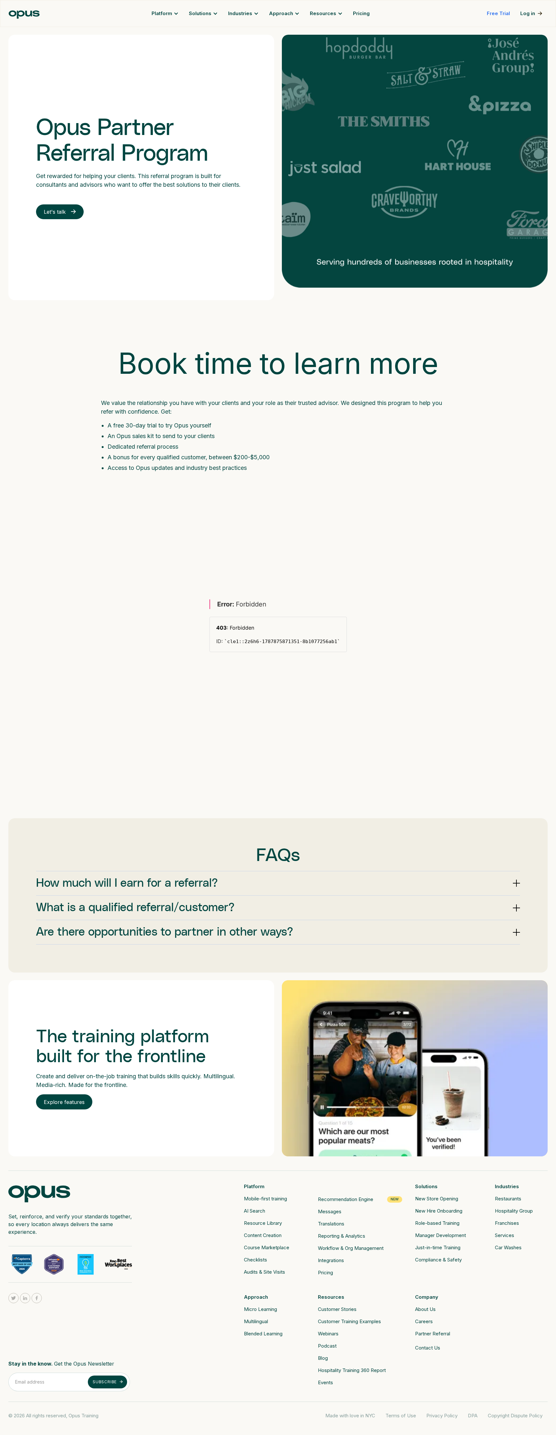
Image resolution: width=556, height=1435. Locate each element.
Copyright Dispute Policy (515, 1416)
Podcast (327, 1346)
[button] (165, 13)
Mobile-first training (265, 1199)
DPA (472, 1416)
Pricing (361, 13)
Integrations (331, 1260)
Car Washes (508, 1247)
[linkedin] (25, 1298)
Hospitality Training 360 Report (352, 1370)
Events (325, 1382)
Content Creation (263, 1235)
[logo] (39, 1191)
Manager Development (440, 1235)
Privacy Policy (442, 1416)
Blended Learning (263, 1334)
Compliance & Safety (438, 1260)
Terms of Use (400, 1416)
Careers (424, 1321)
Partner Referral (432, 1334)
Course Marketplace (266, 1247)
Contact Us (427, 1348)
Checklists (255, 1260)
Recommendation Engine (345, 1199)
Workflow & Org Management (351, 1248)
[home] (24, 13)
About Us (425, 1309)
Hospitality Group (514, 1211)
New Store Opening (436, 1199)
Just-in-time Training (437, 1247)
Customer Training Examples (349, 1321)
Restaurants (508, 1199)
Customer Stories (337, 1309)
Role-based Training (437, 1223)
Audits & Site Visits (264, 1272)
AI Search (254, 1211)
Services (504, 1235)
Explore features (64, 1102)
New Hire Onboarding (438, 1211)
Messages (329, 1211)
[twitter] (13, 1298)
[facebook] (37, 1298)
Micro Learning (260, 1309)
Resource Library (263, 1223)
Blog (323, 1358)
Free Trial (498, 13)
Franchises (507, 1223)
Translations (331, 1224)
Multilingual (256, 1321)
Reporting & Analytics (341, 1236)
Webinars (328, 1334)
